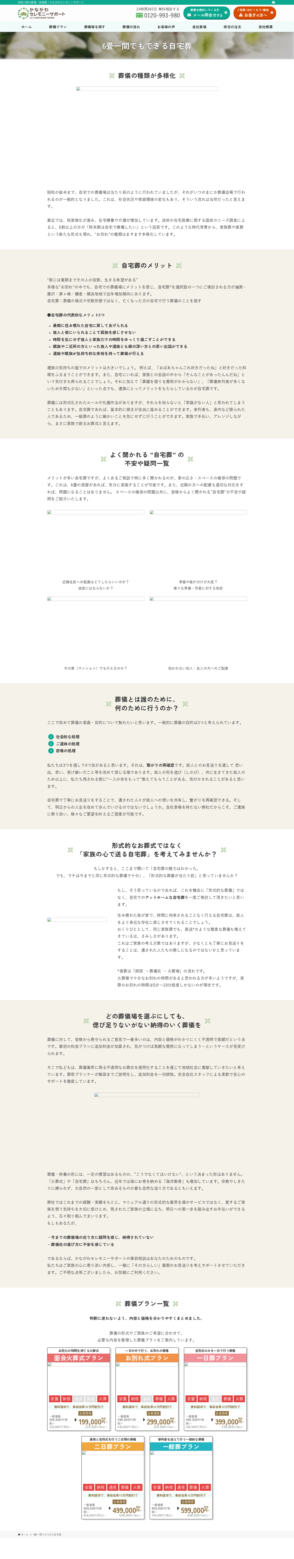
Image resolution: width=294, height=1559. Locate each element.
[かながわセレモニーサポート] (41, 13)
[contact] (273, 2)
